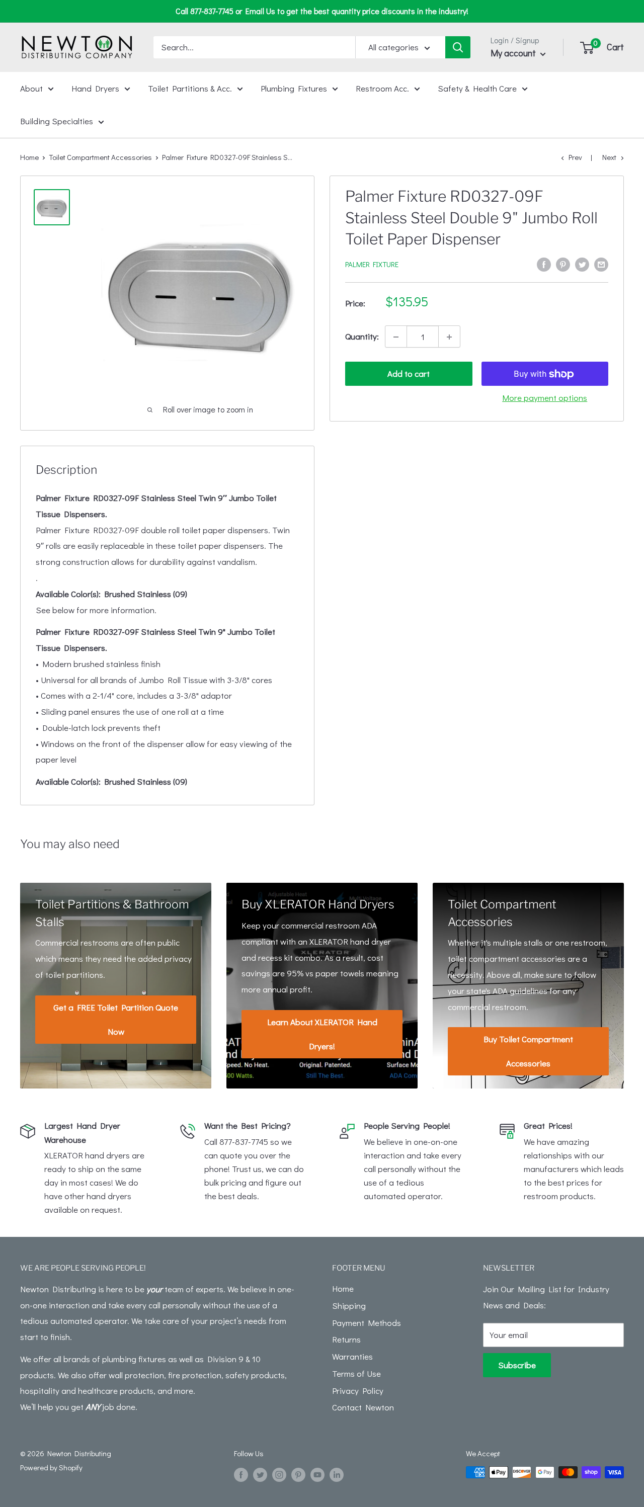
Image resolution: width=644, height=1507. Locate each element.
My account (514, 53)
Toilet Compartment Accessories (100, 157)
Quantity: (362, 337)
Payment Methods (366, 1322)
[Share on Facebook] (544, 264)
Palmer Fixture (371, 265)
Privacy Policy (357, 1390)
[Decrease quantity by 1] (396, 337)
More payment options (544, 398)
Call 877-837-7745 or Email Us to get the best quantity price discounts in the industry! (322, 11)
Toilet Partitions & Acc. (190, 88)
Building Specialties (56, 121)
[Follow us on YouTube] (317, 1473)
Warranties (352, 1356)
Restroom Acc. (382, 88)
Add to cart (408, 374)
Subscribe (517, 1365)
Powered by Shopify (51, 1467)
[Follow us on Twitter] (260, 1473)
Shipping (349, 1305)
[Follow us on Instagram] (279, 1473)
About (31, 88)
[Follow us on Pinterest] (298, 1473)
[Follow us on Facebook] (241, 1473)
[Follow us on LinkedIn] (337, 1473)
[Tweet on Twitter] (582, 264)
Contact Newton (363, 1407)
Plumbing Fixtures (294, 88)
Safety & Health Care (477, 88)
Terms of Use (356, 1373)
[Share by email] (601, 264)
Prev (575, 157)
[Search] (457, 47)
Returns (346, 1339)
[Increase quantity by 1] (449, 337)
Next (609, 157)
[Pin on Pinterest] (563, 264)
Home (29, 157)
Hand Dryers (95, 88)
